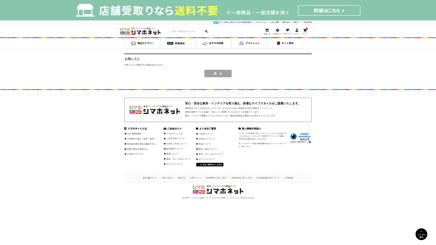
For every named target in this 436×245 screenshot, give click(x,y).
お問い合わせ (286, 22)
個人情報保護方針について (268, 178)
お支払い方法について (176, 143)
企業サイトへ (195, 178)
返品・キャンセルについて (178, 159)
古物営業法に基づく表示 (241, 178)
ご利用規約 (288, 178)
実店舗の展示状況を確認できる (141, 144)
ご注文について (206, 134)
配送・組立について (208, 149)
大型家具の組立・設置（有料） (141, 139)
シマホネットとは (260, 22)
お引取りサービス (135, 154)
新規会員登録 (307, 22)
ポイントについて (174, 164)
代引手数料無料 (134, 134)
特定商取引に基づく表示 (216, 178)
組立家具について (174, 149)
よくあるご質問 (274, 22)
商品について (205, 144)
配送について (172, 154)
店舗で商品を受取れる (137, 149)
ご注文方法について (175, 138)
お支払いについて (207, 139)
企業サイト (296, 22)
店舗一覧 (181, 178)
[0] (305, 31)
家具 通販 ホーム (150, 178)
